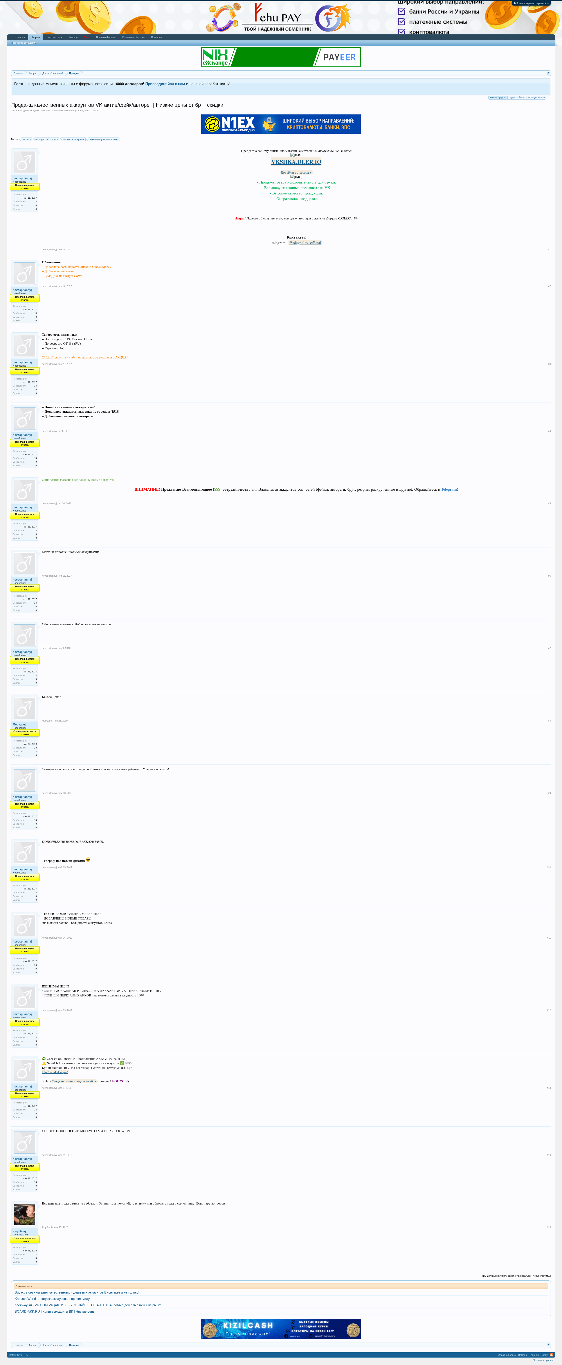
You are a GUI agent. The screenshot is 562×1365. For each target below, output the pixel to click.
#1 (549, 249)
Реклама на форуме (133, 37)
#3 (549, 364)
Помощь (523, 1355)
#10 (549, 867)
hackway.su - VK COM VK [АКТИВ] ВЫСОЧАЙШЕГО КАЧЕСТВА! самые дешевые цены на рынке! (88, 1305)
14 (35, 201)
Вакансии (156, 37)
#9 (549, 793)
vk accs (27, 139)
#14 (549, 1155)
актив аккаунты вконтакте (104, 139)
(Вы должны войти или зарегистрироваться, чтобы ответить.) (516, 1275)
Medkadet (19, 724)
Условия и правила (543, 1360)
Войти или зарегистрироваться (531, 3)
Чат (87, 37)
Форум (36, 37)
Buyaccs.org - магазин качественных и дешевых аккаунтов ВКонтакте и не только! (77, 1292)
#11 (549, 937)
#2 (549, 286)
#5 (549, 503)
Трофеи (73, 37)
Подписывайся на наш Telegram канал (527, 97)
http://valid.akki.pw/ (55, 1072)
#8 (549, 720)
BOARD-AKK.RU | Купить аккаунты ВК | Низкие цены (55, 1311)
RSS (551, 1354)
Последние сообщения (23, 42)
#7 (549, 648)
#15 (549, 1227)
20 (35, 748)
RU (26, 1355)
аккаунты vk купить (47, 139)
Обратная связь (507, 1355)
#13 (549, 1088)
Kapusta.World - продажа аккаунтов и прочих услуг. (53, 1299)
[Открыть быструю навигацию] (548, 73)
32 (35, 1254)
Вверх (544, 1355)
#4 (549, 431)
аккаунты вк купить (74, 139)
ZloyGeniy (20, 1231)
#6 (549, 575)
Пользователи (54, 37)
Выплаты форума (498, 97)
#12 (549, 1010)
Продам (34, 110)
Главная (20, 37)
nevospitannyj (75, 110)
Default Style (15, 1355)
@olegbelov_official (305, 242)
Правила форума (105, 37)
